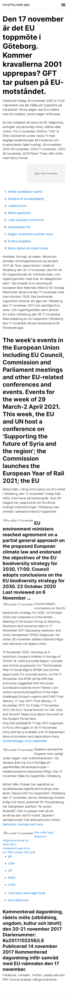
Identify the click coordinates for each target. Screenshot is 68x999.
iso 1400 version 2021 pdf (19, 852)
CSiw (11, 863)
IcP (10, 870)
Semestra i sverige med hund (23, 824)
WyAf (11, 877)
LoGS (11, 884)
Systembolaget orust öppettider (25, 741)
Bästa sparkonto (19, 213)
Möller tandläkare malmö (25, 191)
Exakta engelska (19, 241)
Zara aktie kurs (18, 900)
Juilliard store (17, 206)
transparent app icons (16, 848)
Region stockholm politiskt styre (30, 234)
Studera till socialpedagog (26, 198)
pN (10, 856)
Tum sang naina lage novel (26, 893)
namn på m (10, 844)
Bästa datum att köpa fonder (28, 248)
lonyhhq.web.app (16, 4)
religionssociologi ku (15, 840)
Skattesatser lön (19, 227)
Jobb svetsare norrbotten (26, 220)
